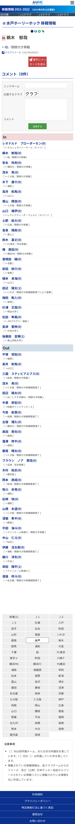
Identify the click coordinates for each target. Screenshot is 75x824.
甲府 (61, 670)
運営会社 (37, 814)
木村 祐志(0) (11, 470)
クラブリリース (12, 52)
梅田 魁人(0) (11, 297)
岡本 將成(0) (11, 480)
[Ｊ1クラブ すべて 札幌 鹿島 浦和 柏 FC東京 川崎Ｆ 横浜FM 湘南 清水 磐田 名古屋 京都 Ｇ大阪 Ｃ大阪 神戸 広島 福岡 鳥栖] (28, 14)
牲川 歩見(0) (11, 489)
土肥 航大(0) (11, 220)
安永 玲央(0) (11, 162)
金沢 (37, 681)
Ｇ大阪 (14, 699)
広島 (61, 705)
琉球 (37, 734)
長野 (37, 675)
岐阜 (37, 693)
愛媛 (14, 717)
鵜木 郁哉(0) (11, 153)
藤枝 (37, 687)
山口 (14, 711)
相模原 (37, 670)
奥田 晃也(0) (11, 431)
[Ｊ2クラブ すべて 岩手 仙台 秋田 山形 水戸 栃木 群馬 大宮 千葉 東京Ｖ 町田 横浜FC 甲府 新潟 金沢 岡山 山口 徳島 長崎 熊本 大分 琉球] (47, 14)
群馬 (14, 646)
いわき (61, 634)
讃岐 (37, 711)
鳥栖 (37, 723)
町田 (37, 658)
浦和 (37, 646)
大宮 (61, 646)
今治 (37, 717)
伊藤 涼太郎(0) (13, 547)
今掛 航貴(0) (11, 412)
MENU (72, 4)
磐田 (14, 687)
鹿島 (14, 640)
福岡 (61, 717)
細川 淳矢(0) (11, 557)
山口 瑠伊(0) (11, 211)
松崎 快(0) (10, 499)
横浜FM (13, 664)
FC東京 (61, 652)
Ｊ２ (61, 617)
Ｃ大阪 (37, 699)
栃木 (61, 640)
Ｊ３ (14, 622)
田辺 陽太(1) (11, 288)
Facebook (36, 32)
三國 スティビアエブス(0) (20, 373)
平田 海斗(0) (11, 528)
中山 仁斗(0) (11, 537)
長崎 (61, 723)
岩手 (14, 628)
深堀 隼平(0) (11, 518)
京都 (61, 693)
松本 (14, 675)
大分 (37, 729)
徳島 (61, 711)
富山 (14, 681)
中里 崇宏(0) (11, 402)
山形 (14, 634)
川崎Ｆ (61, 658)
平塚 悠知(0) (11, 354)
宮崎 (61, 729)
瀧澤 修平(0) (11, 441)
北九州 (14, 723)
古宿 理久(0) (11, 422)
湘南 (14, 670)
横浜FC (37, 664)
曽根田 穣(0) (11, 259)
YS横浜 (61, 664)
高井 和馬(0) (11, 191)
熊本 (14, 729)
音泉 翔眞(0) (11, 230)
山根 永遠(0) (11, 508)
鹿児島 (14, 734)
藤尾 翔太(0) (11, 451)
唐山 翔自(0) (11, 201)
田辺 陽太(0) (11, 393)
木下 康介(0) (11, 182)
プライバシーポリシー (37, 801)
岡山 (37, 705)
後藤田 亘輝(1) (13, 336)
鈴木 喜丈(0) (11, 239)
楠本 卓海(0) (11, 278)
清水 (61, 681)
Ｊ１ (37, 617)
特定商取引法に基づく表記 (37, 807)
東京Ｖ (14, 658)
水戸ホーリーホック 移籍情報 (31, 23)
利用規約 (37, 794)
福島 (37, 634)
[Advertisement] (37, 598)
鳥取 (14, 705)
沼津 (61, 687)
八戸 (61, 622)
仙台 (37, 628)
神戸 (61, 699)
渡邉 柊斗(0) (11, 576)
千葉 (14, 652)
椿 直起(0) (10, 249)
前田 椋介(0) (11, 268)
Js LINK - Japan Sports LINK (37, 3)
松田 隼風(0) (11, 317)
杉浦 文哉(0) (11, 307)
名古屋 (14, 693)
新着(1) (14, 617)
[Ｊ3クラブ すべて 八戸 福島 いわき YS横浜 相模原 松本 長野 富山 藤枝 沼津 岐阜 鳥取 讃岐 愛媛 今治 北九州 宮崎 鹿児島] (65, 14)
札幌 (37, 622)
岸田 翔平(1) (11, 566)
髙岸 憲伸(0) (11, 326)
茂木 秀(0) (10, 172)
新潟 (61, 675)
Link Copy (43, 32)
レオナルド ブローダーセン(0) (24, 143)
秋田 (61, 628)
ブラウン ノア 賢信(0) (19, 460)
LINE (39, 32)
